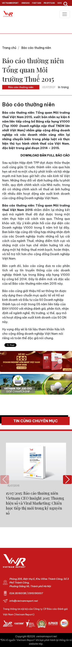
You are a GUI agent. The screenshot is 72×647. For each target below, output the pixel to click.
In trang (63, 87)
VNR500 (25, 2)
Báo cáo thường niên (36, 48)
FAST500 (36, 2)
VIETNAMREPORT (10, 2)
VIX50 (60, 2)
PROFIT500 (49, 2)
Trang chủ (9, 48)
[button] (67, 479)
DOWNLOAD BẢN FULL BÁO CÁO (45, 155)
